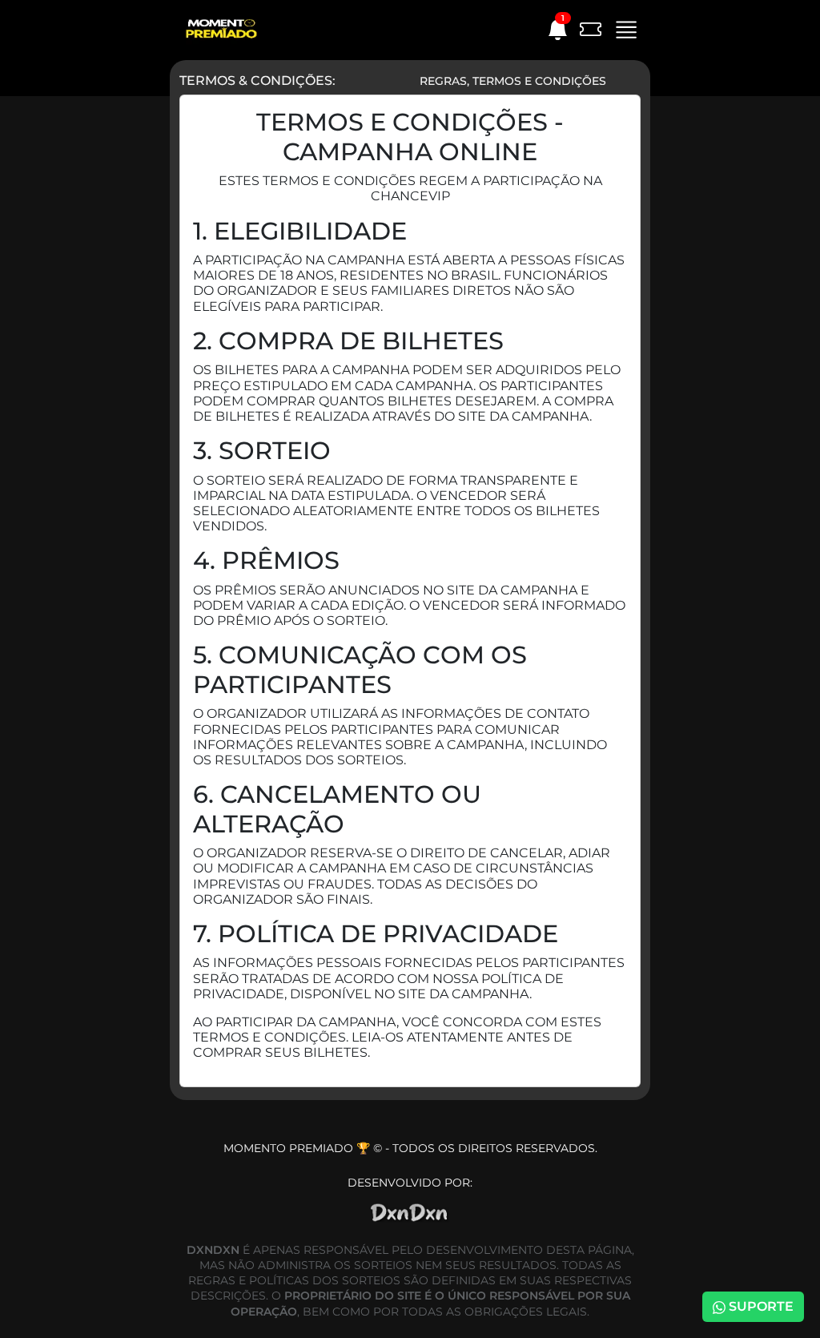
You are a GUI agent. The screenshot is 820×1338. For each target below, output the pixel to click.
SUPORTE (760, 1306)
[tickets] (585, 28)
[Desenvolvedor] (410, 1205)
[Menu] (621, 28)
